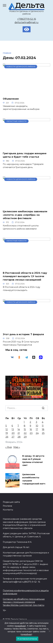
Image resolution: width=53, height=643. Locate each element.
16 (31, 429)
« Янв (8, 447)
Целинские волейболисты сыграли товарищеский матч (33, 479)
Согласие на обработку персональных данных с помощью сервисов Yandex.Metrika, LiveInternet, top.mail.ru (24, 602)
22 (25, 433)
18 (43, 429)
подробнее (20, 626)
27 (13, 436)
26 (7, 436)
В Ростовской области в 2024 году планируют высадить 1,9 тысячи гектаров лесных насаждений (25, 276)
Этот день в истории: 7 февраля (23, 334)
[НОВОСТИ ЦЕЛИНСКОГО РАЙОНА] (26, 93)
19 (7, 433)
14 (19, 429)
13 (13, 429)
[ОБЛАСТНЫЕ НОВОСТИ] (26, 147)
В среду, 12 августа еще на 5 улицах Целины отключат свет (33, 461)
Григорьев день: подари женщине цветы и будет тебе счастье (24, 155)
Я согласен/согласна (27, 639)
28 (19, 436)
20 (13, 433)
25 (43, 433)
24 (37, 433)
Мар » (16, 447)
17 (37, 429)
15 (25, 429)
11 (43, 425)
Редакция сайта (11, 502)
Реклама (7, 506)
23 (31, 433)
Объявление (11, 98)
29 (25, 436)
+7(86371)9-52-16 (26, 19)
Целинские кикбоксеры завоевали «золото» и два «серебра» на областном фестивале (25, 215)
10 (37, 425)
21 (19, 433)
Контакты (8, 509)
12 (7, 429)
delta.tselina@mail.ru (26, 22)
